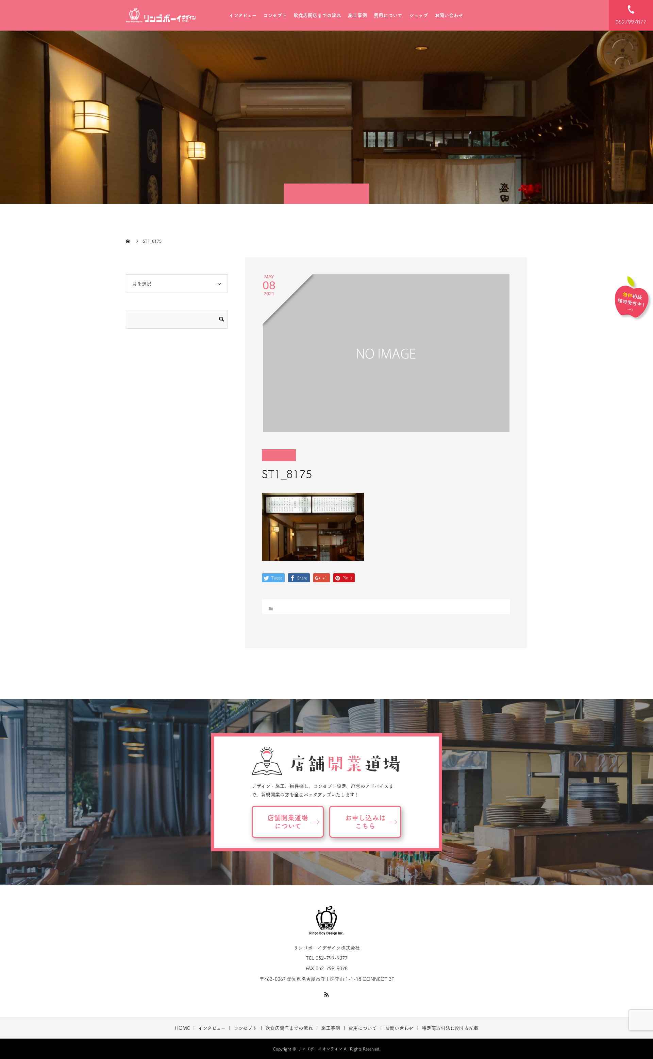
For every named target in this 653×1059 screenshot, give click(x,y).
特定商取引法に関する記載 (450, 1028)
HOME (182, 1028)
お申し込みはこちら (365, 821)
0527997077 (631, 22)
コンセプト (275, 15)
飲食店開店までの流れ (317, 15)
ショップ (418, 15)
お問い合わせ (449, 15)
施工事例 (357, 15)
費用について (388, 15)
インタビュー (242, 15)
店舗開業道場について (287, 821)
